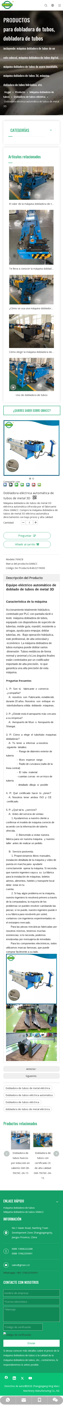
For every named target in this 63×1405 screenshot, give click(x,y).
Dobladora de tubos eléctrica (22, 1102)
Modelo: (10, 559)
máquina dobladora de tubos (19, 1207)
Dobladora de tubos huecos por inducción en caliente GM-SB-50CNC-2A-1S (20, 1163)
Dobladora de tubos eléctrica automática (29, 1095)
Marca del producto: (17, 563)
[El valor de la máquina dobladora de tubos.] (31, 183)
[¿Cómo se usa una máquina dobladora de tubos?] (31, 289)
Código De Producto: (18, 568)
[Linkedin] (14, 1378)
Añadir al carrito (25, 544)
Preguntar (24, 536)
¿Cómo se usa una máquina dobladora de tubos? (31, 308)
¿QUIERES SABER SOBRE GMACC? (32, 410)
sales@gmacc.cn (21, 1265)
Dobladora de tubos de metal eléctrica (28, 1088)
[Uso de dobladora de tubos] (31, 374)
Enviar (31, 1343)
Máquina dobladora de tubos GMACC (23, 1211)
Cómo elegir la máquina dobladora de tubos (31, 352)
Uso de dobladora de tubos (32, 395)
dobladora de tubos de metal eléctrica (28, 1109)
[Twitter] (22, 1378)
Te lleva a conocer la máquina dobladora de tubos (31, 268)
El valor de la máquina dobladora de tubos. (31, 203)
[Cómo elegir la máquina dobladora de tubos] (31, 331)
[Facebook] (6, 1378)
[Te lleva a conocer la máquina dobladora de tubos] (31, 237)
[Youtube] (30, 1378)
